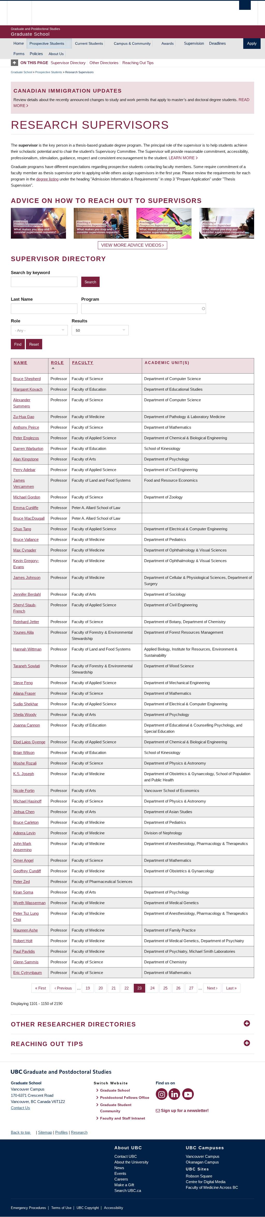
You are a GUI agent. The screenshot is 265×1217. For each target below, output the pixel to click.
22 (128, 988)
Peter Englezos (26, 438)
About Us (56, 54)
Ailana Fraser (24, 693)
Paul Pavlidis (24, 951)
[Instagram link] (161, 1094)
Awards (167, 43)
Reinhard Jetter (26, 621)
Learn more (182, 158)
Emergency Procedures (28, 1208)
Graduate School (21, 72)
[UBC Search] (245, 5)
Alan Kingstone (26, 459)
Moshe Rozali (24, 763)
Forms (19, 53)
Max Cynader (24, 550)
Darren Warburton (28, 448)
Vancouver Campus (202, 1156)
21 (116, 988)
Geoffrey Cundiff (27, 871)
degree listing (47, 179)
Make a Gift (124, 1185)
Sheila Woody (24, 714)
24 (154, 988)
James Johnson (26, 577)
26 (180, 988)
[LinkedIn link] (174, 1094)
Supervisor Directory (68, 63)
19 (90, 988)
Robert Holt (22, 941)
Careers (121, 1179)
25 (167, 988)
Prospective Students (47, 43)
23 (141, 988)
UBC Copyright (88, 1208)
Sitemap (45, 1132)
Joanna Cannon (26, 725)
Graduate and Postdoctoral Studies (132, 1073)
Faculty (82, 362)
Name (20, 362)
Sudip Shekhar (25, 704)
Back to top (21, 1132)
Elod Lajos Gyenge (29, 742)
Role (15, 321)
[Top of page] (15, 63)
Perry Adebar (24, 469)
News (119, 1168)
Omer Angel (23, 860)
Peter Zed (21, 881)
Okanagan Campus (202, 1162)
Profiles (61, 1132)
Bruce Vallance (26, 539)
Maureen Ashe (25, 930)
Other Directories (104, 63)
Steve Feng (23, 683)
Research (79, 1132)
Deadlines (217, 43)
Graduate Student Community (115, 1108)
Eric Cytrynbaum (27, 972)
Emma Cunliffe (25, 507)
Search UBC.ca (127, 1190)
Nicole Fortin (23, 790)
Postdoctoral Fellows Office (124, 1097)
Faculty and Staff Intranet (122, 1118)
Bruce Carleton (26, 822)
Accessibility (113, 1208)
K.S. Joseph (23, 774)
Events (120, 1173)
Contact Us (20, 1108)
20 (103, 988)
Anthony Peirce (26, 427)
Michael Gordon (26, 497)
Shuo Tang (22, 529)
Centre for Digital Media (205, 1182)
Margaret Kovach (27, 389)
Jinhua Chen (23, 812)
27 (193, 988)
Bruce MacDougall (29, 518)
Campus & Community (132, 43)
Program (90, 299)
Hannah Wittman (27, 649)
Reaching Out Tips (138, 63)
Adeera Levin (24, 833)
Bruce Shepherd (27, 378)
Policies (36, 53)
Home (18, 43)
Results (79, 321)
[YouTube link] (188, 1094)
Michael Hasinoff (27, 801)
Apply (252, 43)
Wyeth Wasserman (29, 903)
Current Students (89, 43)
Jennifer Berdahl (27, 594)
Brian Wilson (23, 752)
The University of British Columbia (23, 13)
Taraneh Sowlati (26, 666)
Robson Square (199, 1176)
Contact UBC (125, 1156)
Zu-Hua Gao (23, 416)
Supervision (194, 43)
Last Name (22, 299)
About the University (131, 1162)
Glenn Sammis (26, 962)
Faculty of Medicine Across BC (212, 1187)
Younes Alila (23, 632)
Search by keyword (30, 272)
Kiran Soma (23, 892)
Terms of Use (61, 1208)
